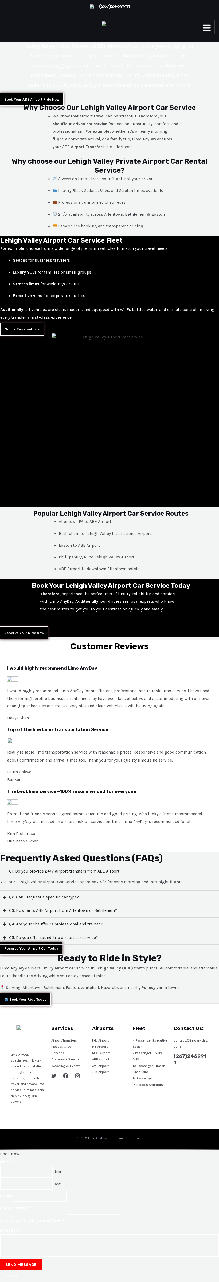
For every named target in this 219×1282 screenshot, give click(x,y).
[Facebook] (65, 1075)
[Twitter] (54, 1075)
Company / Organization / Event (34, 1219)
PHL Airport (100, 1040)
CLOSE (12, 1276)
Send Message (21, 1264)
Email (7, 1195)
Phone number (16, 1207)
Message (10, 1230)
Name (7, 1161)
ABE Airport (100, 1059)
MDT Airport (101, 1053)
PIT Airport (100, 1046)
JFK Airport (100, 1072)
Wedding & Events (65, 1066)
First (57, 1171)
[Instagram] (77, 1075)
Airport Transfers (64, 1040)
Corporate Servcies (66, 1059)
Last (57, 1184)
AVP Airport (100, 1066)
